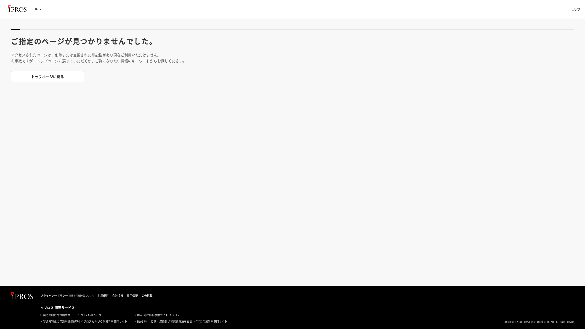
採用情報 (132, 295)
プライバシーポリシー (54, 295)
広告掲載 (146, 295)
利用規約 (103, 295)
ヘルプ (574, 9)
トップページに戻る (47, 76)
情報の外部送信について (81, 295)
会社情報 (117, 295)
